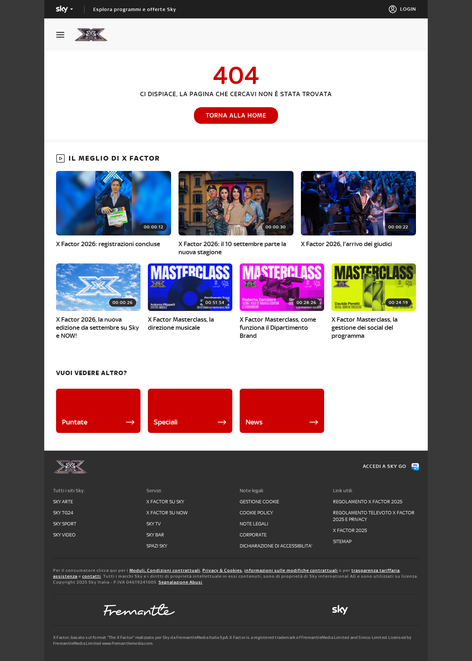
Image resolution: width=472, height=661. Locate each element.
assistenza (65, 576)
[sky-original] (340, 610)
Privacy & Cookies (222, 570)
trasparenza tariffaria (375, 570)
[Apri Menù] (65, 34)
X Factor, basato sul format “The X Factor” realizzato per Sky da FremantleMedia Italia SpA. (141, 637)
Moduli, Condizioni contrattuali (164, 570)
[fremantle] (139, 609)
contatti (91, 576)
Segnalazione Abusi (180, 582)
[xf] (94, 34)
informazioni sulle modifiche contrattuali (291, 570)
